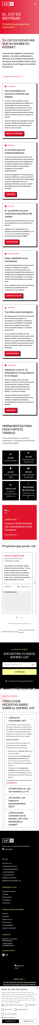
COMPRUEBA (19, 672)
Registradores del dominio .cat (11, 880)
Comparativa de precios (9, 866)
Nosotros (5, 913)
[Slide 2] (18, 617)
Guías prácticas (7, 897)
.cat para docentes (8, 875)
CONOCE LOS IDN (12, 242)
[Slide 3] (20, 617)
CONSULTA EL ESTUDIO (13, 295)
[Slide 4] (22, 617)
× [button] (37, 988)
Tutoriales (5, 894)
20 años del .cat (7, 919)
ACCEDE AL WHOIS (12, 353)
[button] (19, 1017)
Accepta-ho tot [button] (10, 1021)
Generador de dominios (9, 878)
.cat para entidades (8, 872)
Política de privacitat (14, 1002)
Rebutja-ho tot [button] (28, 1021)
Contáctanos (6, 903)
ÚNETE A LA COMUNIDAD (14, 133)
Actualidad (5, 916)
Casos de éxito (6, 922)
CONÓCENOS (10, 194)
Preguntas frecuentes (8, 891)
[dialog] (19, 1005)
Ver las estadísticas (11, 534)
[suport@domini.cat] (7, 955)
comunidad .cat (11, 783)
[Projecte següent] (34, 583)
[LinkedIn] (3, 955)
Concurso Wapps (7, 925)
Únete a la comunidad (9, 928)
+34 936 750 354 (7, 943)
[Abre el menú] (35, 4)
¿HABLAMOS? (11, 410)
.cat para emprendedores (10, 869)
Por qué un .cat (6, 863)
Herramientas (6, 900)
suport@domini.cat (8, 945)
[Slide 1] (16, 617)
